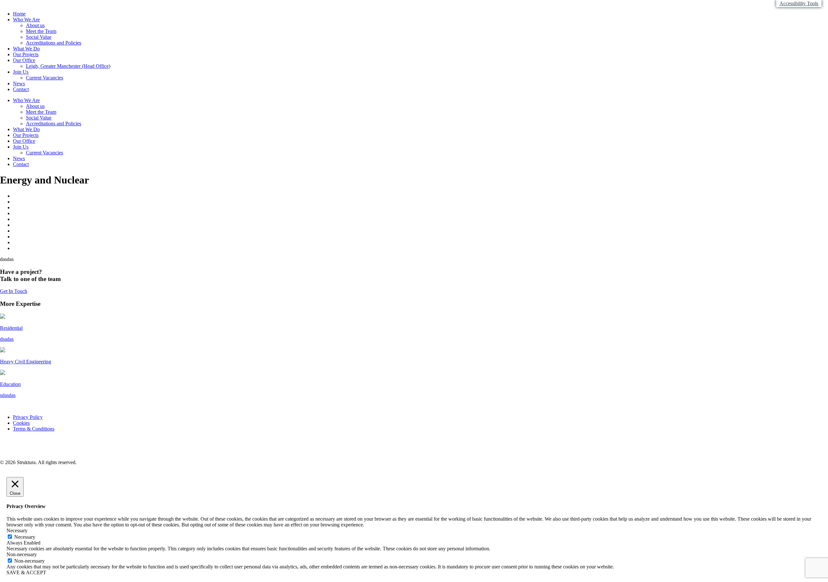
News (19, 83)
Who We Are (26, 19)
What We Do (26, 48)
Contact (21, 89)
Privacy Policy (28, 417)
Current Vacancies (44, 77)
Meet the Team (41, 31)
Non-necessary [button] (21, 554)
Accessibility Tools (798, 3)
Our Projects (25, 54)
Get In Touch (13, 291)
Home (19, 13)
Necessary (24, 537)
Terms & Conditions (33, 428)
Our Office (24, 60)
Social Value (38, 37)
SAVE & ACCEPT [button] (26, 572)
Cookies (21, 423)
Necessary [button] (16, 530)
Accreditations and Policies (53, 43)
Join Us (20, 72)
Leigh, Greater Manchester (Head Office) (68, 66)
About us (35, 25)
